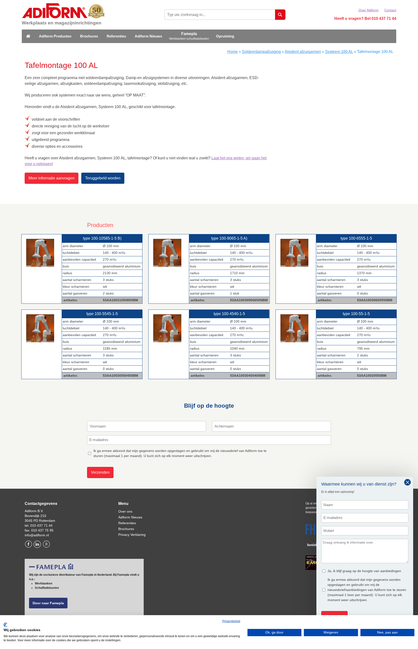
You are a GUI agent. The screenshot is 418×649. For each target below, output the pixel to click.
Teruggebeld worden (102, 178)
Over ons (125, 511)
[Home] (28, 36)
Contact (390, 10)
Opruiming (225, 36)
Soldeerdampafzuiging (261, 52)
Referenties (116, 36)
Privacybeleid (231, 621)
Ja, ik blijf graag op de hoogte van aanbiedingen (364, 571)
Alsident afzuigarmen (303, 52)
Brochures (89, 36)
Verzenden (100, 472)
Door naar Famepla (48, 603)
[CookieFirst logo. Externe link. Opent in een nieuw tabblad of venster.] (5, 625)
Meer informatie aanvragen (52, 178)
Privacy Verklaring (132, 535)
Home (232, 52)
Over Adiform (368, 10)
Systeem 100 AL (339, 52)
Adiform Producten (55, 36)
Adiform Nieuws (148, 36)
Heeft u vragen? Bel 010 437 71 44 (365, 18)
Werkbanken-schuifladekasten (189, 38)
